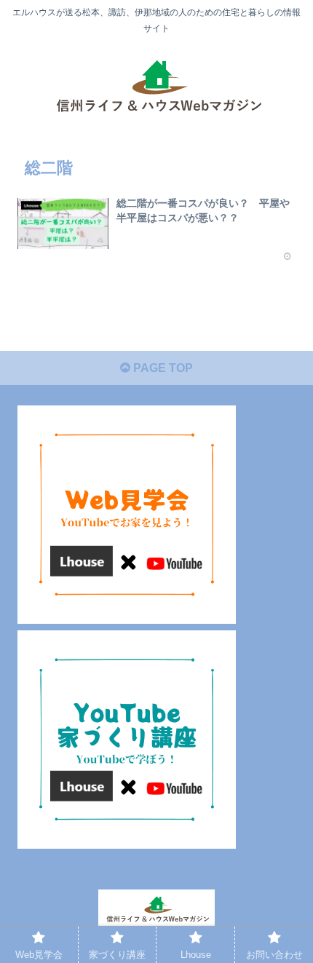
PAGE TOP (161, 368)
